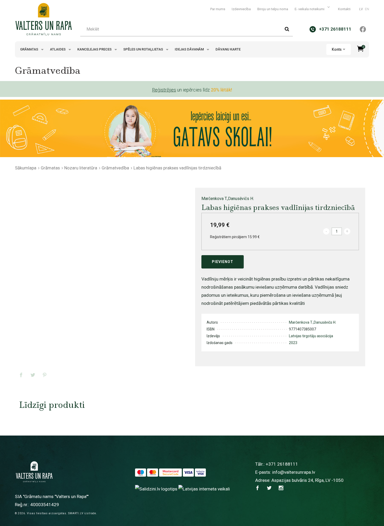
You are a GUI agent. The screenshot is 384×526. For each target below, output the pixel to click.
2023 (293, 343)
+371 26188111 (282, 464)
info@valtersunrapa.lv (293, 472)
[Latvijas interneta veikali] (204, 488)
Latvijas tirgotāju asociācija (311, 336)
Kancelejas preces (94, 49)
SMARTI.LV (75, 513)
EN (367, 9)
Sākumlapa (25, 167)
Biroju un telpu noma (272, 9)
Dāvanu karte (228, 49)
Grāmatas (29, 49)
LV (361, 9)
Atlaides (58, 49)
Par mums (217, 9)
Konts (337, 49)
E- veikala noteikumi (310, 9)
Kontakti (344, 9)
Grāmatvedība (115, 167)
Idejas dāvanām (190, 49)
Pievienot (222, 262)
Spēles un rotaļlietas (143, 49)
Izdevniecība (241, 9)
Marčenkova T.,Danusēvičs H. (227, 198)
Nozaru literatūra (80, 167)
